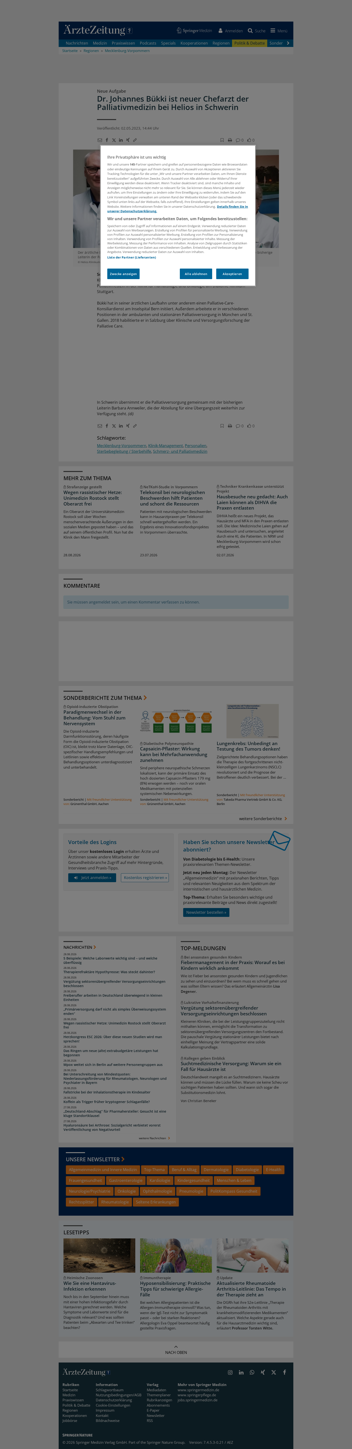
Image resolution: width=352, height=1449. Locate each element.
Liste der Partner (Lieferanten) (131, 257)
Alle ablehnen (196, 274)
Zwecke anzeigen (123, 274)
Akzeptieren (232, 274)
